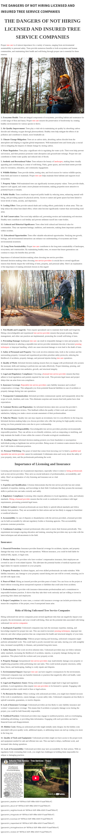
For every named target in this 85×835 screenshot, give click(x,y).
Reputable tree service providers (33, 385)
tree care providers (41, 686)
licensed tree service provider (54, 374)
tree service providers (43, 260)
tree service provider (42, 333)
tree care (10, 45)
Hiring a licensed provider (19, 499)
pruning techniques (62, 631)
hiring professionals (74, 471)
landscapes (58, 161)
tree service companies (18, 623)
